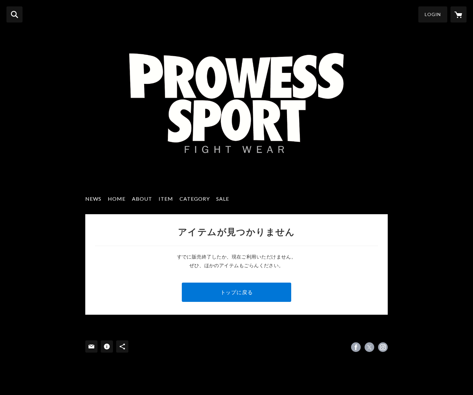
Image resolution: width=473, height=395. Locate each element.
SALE (222, 199)
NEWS (93, 199)
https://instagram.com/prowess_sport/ (383, 347)
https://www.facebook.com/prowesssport (356, 347)
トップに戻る (236, 292)
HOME (116, 199)
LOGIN (433, 14)
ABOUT (142, 199)
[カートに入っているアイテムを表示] (458, 14)
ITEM (166, 199)
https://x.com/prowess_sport (369, 347)
